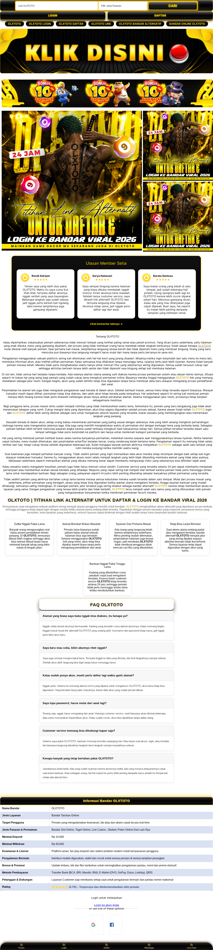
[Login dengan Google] (97, 925)
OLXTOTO (14, 23)
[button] (106, 905)
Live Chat (191, 948)
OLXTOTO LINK (101, 23)
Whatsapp (149, 948)
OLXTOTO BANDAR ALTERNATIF (140, 23)
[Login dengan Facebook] (116, 925)
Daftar (106, 948)
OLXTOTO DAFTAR (71, 23)
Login (64, 948)
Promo (21, 948)
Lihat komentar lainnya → (106, 323)
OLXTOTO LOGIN (40, 23)
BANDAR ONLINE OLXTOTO (187, 23)
